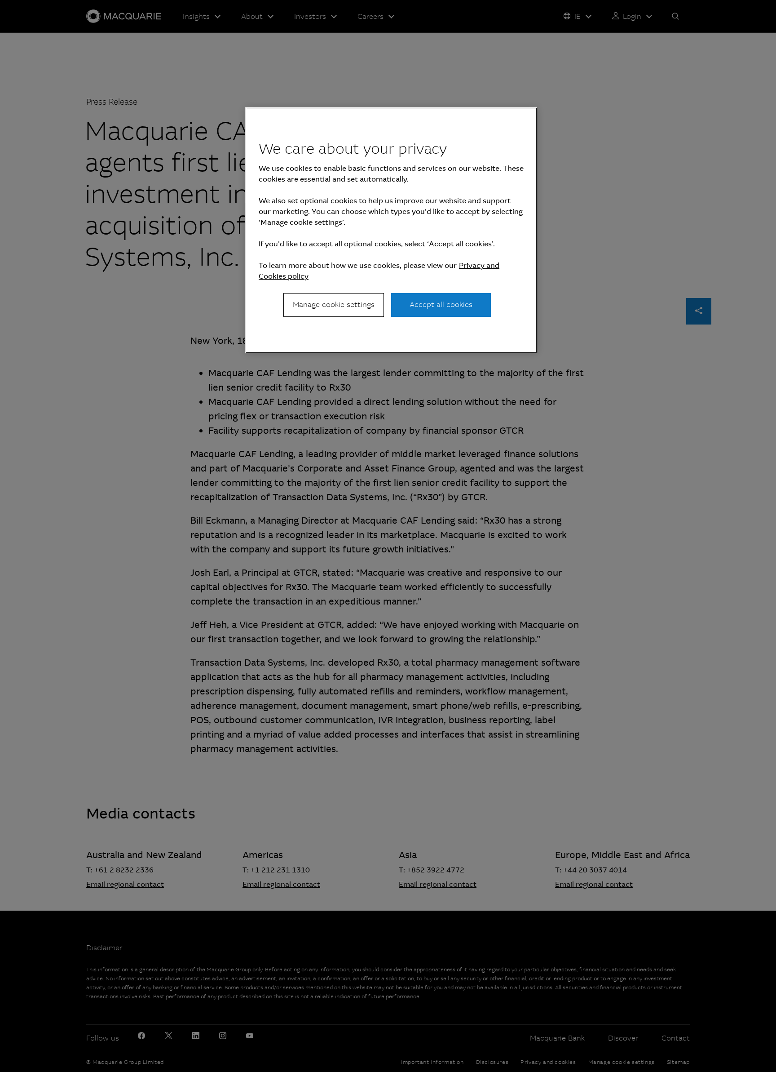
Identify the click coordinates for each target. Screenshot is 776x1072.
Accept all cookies (441, 304)
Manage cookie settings (334, 304)
